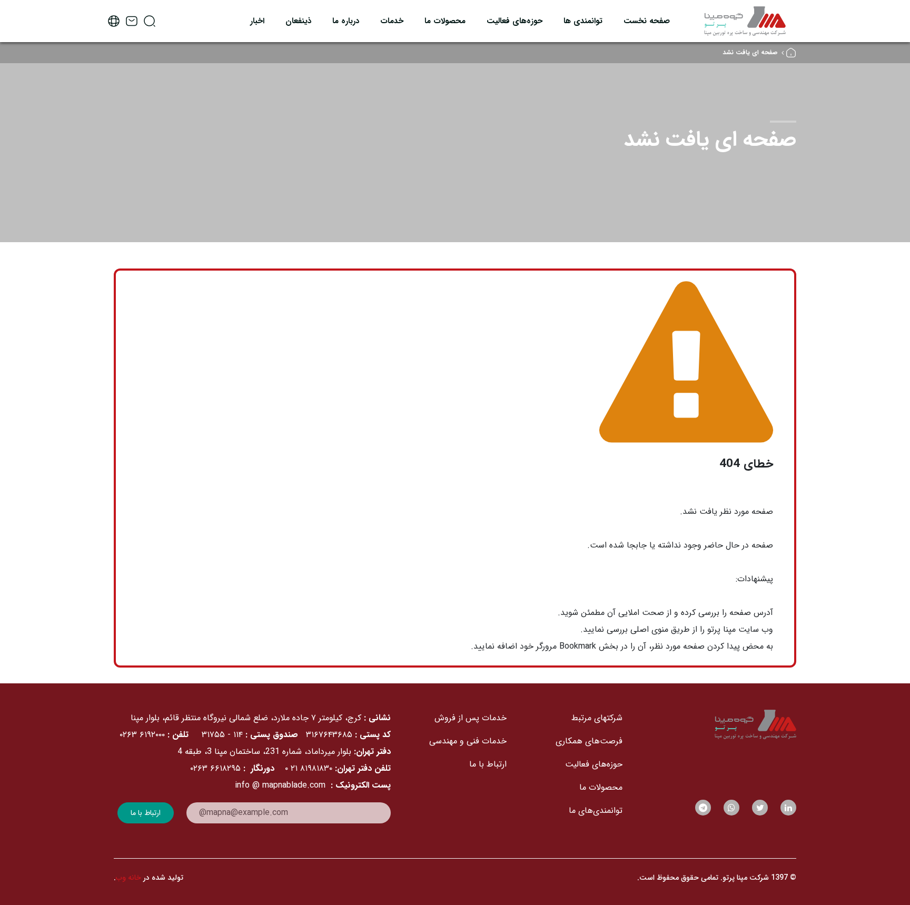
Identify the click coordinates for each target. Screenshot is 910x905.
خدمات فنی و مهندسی (468, 741)
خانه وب (128, 877)
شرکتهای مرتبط (596, 717)
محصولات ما (600, 787)
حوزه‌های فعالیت (593, 764)
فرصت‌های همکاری (589, 741)
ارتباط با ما (488, 764)
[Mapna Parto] (715, 724)
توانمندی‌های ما (595, 810)
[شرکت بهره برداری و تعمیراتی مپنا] (745, 20)
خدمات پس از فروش (470, 717)
